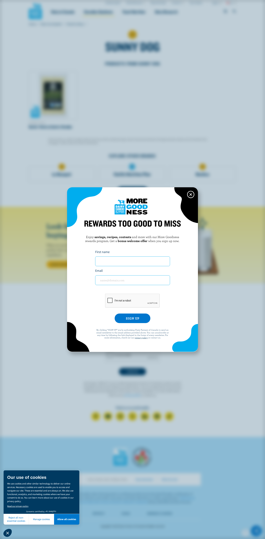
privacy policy (141, 337)
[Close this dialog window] (190, 194)
